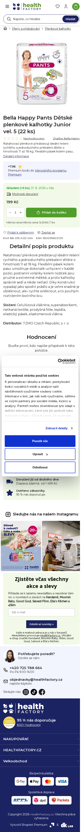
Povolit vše (40, 441)
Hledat (71, 19)
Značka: (66, 138)
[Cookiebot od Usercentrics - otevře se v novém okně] (57, 361)
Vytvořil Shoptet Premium (28, 825)
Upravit (38, 454)
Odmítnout (40, 467)
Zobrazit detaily (57, 428)
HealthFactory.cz (50, 635)
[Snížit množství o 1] (10, 212)
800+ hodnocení (28, 725)
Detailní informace (16, 156)
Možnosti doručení (25, 194)
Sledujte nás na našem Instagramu (45, 514)
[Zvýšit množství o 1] (20, 212)
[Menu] (7, 6)
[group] (41, 73)
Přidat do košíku (54, 212)
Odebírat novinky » (41, 624)
